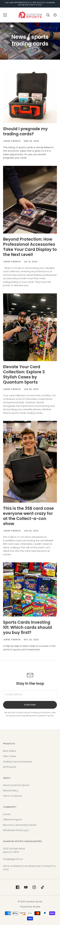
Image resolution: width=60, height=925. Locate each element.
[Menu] (5, 15)
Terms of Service (12, 795)
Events (6, 814)
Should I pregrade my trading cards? (25, 131)
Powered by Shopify (30, 906)
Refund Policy (10, 790)
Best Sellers (9, 751)
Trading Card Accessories (17, 761)
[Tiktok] (42, 887)
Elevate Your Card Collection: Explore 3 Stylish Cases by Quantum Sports (24, 374)
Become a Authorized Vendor (20, 825)
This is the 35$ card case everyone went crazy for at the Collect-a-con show (28, 515)
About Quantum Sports (16, 785)
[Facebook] (17, 887)
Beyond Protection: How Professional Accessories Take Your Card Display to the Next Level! (30, 246)
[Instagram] (34, 887)
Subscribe (30, 704)
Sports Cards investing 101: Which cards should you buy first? (27, 627)
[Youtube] (25, 887)
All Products (9, 766)
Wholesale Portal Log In (16, 830)
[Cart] (55, 15)
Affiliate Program (12, 819)
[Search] (48, 15)
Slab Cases (9, 756)
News (18, 37)
